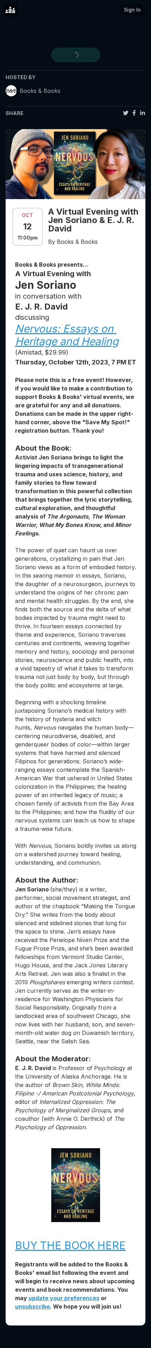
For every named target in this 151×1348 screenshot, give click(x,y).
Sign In (132, 10)
